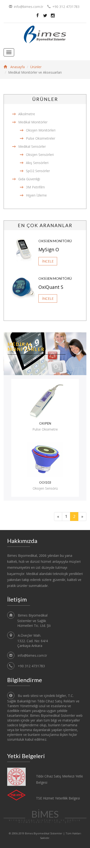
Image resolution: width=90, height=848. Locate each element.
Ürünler (36, 67)
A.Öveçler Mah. (32, 640)
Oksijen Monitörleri (40, 130)
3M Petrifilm (35, 187)
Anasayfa (17, 67)
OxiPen (45, 423)
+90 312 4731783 (31, 666)
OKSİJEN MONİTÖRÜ (55, 241)
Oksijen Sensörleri (40, 154)
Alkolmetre (26, 114)
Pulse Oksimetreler (40, 138)
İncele (48, 261)
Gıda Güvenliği (29, 179)
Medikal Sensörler (32, 146)
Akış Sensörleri (37, 162)
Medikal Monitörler (33, 122)
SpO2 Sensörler (38, 171)
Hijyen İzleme (36, 195)
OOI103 (45, 482)
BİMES (45, 816)
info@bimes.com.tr (28, 6)
